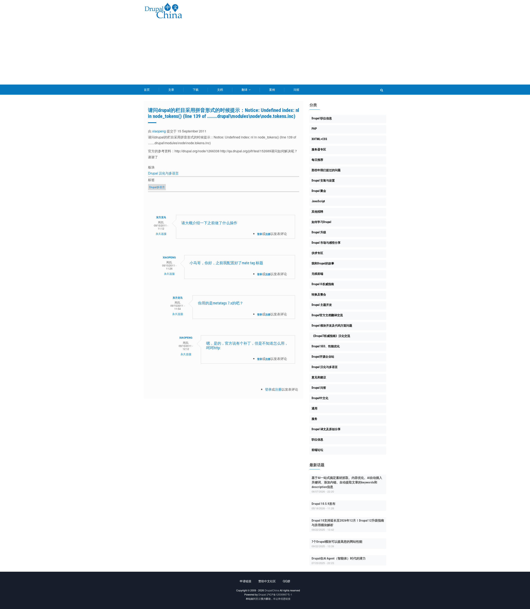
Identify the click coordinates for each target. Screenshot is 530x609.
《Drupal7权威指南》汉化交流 (331, 336)
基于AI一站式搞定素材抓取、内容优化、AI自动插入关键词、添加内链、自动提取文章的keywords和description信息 (347, 482)
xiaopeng (159, 131)
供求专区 (317, 253)
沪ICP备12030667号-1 (279, 594)
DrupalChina (272, 590)
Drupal (262, 594)
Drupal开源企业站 (323, 356)
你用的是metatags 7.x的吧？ (220, 303)
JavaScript (318, 201)
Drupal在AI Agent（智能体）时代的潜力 (339, 558)
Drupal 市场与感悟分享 (326, 242)
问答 (296, 89)
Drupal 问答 (319, 387)
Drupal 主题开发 (322, 304)
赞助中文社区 (267, 581)
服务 (314, 418)
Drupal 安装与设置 (323, 180)
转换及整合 (319, 294)
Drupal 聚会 (319, 191)
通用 (314, 408)
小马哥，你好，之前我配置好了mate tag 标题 (226, 263)
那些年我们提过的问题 (326, 170)
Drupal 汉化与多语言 (163, 173)
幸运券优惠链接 (281, 598)
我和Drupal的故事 (323, 263)
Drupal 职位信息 (322, 118)
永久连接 (161, 234)
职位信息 (317, 439)
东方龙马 (161, 217)
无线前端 (317, 273)
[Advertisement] (265, 53)
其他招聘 (317, 211)
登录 (259, 234)
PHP (314, 128)
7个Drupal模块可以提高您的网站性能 (337, 542)
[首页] (163, 11)
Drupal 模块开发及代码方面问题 (332, 325)
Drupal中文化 (320, 398)
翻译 (245, 89)
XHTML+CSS (319, 139)
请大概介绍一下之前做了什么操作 (209, 223)
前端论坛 (317, 450)
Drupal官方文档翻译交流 (327, 315)
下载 (196, 89)
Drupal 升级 (319, 232)
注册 (267, 234)
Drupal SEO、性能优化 (326, 346)
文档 (220, 89)
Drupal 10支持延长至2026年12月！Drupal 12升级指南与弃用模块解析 (348, 523)
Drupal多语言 (157, 187)
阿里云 (257, 598)
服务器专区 (319, 149)
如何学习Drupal (321, 222)
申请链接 (245, 581)
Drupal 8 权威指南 (323, 284)
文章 (171, 89)
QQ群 (286, 581)
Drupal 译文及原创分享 (326, 429)
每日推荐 (317, 159)
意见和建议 (319, 377)
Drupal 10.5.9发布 (323, 504)
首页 (147, 89)
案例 (272, 89)
